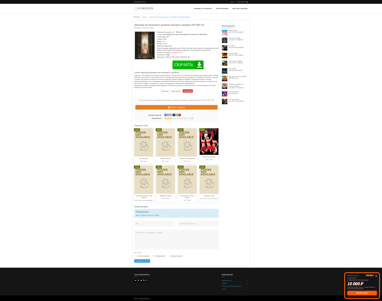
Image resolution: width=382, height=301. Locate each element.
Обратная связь (226, 280)
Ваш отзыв (137, 253)
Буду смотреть (176, 91)
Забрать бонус (362, 293)
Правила (224, 283)
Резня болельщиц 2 (209, 157)
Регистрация (241, 2)
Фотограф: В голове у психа (187, 196)
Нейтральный (160, 256)
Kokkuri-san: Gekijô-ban (187, 158)
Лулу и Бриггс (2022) (235, 61)
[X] (174, 115)
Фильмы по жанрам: (203, 8)
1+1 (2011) (232, 46)
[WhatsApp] (177, 115)
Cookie (224, 289)
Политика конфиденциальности (232, 286)
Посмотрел (165, 91)
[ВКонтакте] (165, 115)
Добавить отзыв (143, 261)
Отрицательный (176, 256)
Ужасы (164, 41)
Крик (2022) (232, 69)
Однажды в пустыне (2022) (237, 76)
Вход (232, 2)
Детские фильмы (240, 8)
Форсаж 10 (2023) (234, 38)
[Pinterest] (179, 115)
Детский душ (143, 158)
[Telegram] (171, 115)
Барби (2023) (233, 30)
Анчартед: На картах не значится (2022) (236, 85)
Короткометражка (147, 200)
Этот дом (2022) (234, 99)
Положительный (143, 256)
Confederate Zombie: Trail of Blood (143, 196)
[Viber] (144, 280)
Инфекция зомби (165, 196)
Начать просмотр (177, 107)
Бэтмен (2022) (233, 53)
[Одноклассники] (168, 115)
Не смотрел (188, 91)
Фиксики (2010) (234, 92)
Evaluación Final (209, 196)
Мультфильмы (222, 8)
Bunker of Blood (165, 158)
